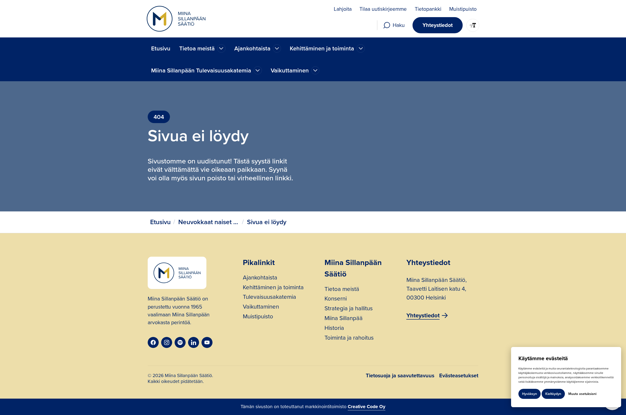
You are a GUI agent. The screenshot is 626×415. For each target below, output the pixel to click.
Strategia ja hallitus (348, 309)
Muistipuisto (258, 317)
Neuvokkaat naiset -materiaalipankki (208, 222)
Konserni (335, 299)
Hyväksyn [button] (529, 393)
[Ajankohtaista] (221, 48)
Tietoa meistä (341, 289)
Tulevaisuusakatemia (269, 297)
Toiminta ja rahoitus (349, 338)
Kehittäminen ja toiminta (273, 288)
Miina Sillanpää (343, 319)
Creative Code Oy (366, 406)
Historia (334, 328)
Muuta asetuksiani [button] (582, 393)
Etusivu (160, 48)
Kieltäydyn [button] (553, 393)
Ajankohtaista (260, 278)
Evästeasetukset (458, 376)
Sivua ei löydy (266, 222)
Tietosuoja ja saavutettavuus (400, 376)
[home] (176, 19)
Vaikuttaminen (261, 307)
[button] (202, 48)
